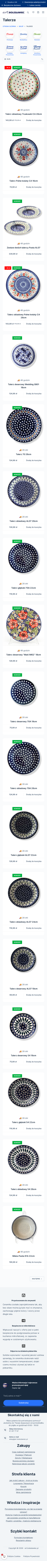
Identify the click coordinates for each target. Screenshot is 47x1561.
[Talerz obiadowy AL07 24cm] (23, 892)
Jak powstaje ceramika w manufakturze (23, 1518)
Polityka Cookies (13, 1556)
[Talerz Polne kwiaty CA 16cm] (23, 151)
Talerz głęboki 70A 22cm (23, 588)
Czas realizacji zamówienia (23, 1452)
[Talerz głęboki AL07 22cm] (23, 825)
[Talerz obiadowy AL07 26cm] (23, 491)
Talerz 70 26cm (23, 454)
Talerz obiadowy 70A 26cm (23, 788)
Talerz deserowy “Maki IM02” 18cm (23, 654)
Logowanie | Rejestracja (23, 1483)
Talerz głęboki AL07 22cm (23, 855)
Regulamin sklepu (23, 1540)
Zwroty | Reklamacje (23, 1458)
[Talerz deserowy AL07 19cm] (23, 959)
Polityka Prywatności (31, 1556)
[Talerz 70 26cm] (23, 424)
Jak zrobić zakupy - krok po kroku (23, 1480)
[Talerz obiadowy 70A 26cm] (23, 758)
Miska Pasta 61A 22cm (23, 1256)
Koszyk (23, 1486)
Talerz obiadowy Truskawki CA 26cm (23, 114)
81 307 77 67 (14, 1431)
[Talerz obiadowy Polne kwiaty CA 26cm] (23, 285)
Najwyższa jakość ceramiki (23, 1464)
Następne (36, 1279)
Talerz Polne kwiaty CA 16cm (23, 181)
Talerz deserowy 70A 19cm (23, 721)
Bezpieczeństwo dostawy (23, 1461)
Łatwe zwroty (35, 5)
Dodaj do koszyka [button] (33, 120)
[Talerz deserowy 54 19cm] (23, 1026)
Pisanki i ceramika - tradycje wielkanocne (23, 1521)
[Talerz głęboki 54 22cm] (23, 1093)
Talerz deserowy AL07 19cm (23, 988)
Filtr (8, 59)
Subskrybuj (23, 1403)
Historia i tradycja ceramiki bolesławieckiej (23, 1515)
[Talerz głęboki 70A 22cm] (23, 558)
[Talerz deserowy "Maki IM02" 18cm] (23, 625)
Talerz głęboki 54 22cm (23, 1122)
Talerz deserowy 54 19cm (23, 1055)
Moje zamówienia (23, 1492)
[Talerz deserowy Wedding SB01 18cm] (23, 355)
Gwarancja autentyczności (35, 2)
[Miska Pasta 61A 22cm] (23, 1226)
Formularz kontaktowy (23, 1537)
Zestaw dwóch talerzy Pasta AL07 (23, 247)
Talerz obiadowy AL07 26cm (24, 521)
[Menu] (43, 12)
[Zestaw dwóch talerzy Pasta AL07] (23, 218)
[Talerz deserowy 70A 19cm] (23, 692)
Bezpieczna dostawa (12, 5)
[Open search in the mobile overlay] (28, 12)
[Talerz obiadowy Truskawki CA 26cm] (23, 84)
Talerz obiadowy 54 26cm (23, 1189)
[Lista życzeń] (33, 12)
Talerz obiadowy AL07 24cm (24, 922)
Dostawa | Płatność (23, 1455)
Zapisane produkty (23, 1489)
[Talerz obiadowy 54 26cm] (23, 1159)
